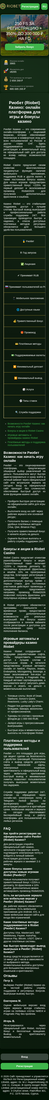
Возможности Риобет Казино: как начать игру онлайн (26, 425)
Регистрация (30, 6)
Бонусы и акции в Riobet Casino (26, 430)
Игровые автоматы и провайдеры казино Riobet (23, 436)
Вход (24, 1056)
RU (44, 6)
